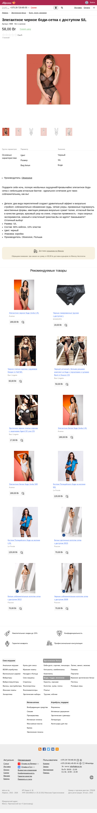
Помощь (46, 773)
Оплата (87, 8)
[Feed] (39, 749)
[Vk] (52, 749)
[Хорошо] (12, 34)
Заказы (45, 767)
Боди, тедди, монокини (38, 13)
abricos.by (6, 790)
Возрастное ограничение (27, 770)
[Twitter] (48, 749)
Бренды (6, 779)
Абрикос (5, 13)
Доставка (78, 8)
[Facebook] (44, 749)
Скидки (34, 7)
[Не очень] (6, 34)
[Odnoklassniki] (57, 749)
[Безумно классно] (15, 34)
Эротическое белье (18, 13)
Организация (24, 760)
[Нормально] (9, 34)
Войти (92, 2)
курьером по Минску (55, 251)
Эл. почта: (72, 766)
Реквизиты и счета (25, 779)
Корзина (46, 764)
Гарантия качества (25, 776)
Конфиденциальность (26, 773)
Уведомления (48, 770)
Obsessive (27, 178)
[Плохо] (3, 34)
